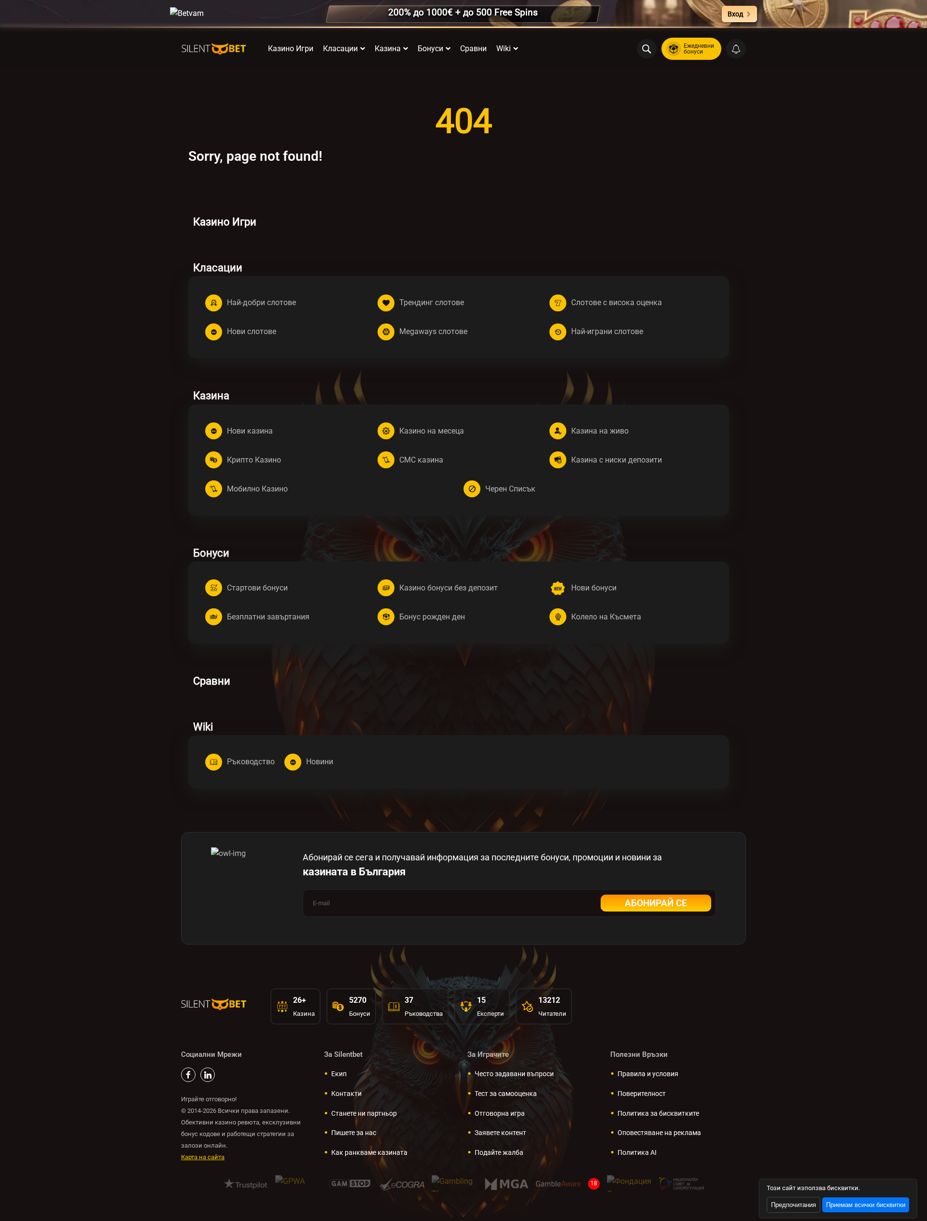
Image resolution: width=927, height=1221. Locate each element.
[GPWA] (297, 1183)
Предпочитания (793, 1204)
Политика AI (637, 1152)
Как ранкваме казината (369, 1152)
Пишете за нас (353, 1133)
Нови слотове (251, 331)
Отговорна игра (500, 1113)
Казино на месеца (431, 430)
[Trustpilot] (245, 1183)
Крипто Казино (254, 459)
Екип (339, 1074)
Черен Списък (510, 488)
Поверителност (642, 1093)
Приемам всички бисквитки (865, 1204)
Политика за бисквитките (658, 1113)
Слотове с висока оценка (616, 302)
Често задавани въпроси (514, 1074)
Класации (340, 48)
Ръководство (251, 761)
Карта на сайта (203, 1157)
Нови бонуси (594, 587)
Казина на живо (600, 430)
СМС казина (421, 459)
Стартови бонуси (257, 587)
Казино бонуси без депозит (448, 587)
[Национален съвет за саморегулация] (681, 1183)
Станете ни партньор (364, 1113)
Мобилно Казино (257, 488)
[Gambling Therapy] (454, 1183)
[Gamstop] (349, 1183)
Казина (388, 48)
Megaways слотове (433, 331)
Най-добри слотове (261, 302)
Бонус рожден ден (432, 616)
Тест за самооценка (506, 1093)
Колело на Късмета (606, 616)
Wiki (503, 48)
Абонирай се (656, 903)
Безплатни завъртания (268, 616)
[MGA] (506, 1183)
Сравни (473, 48)
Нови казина (250, 430)
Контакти (346, 1093)
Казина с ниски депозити (616, 459)
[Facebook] (188, 1074)
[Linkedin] (207, 1074)
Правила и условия (648, 1074)
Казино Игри (290, 48)
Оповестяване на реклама (659, 1133)
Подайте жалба (499, 1152)
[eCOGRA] (401, 1183)
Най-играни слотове (607, 331)
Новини (319, 761)
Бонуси (430, 48)
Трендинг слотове (431, 302)
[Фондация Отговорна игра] (629, 1183)
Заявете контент (500, 1133)
